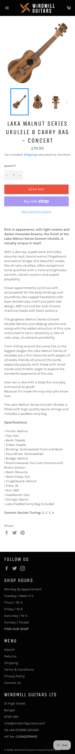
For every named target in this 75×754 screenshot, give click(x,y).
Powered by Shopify (48, 749)
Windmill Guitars (24, 749)
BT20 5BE (11, 717)
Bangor (9, 710)
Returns (10, 656)
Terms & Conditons (19, 669)
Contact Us (12, 683)
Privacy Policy (14, 676)
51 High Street (14, 703)
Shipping (30, 154)
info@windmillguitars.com (24, 723)
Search (9, 650)
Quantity (10, 166)
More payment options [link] (36, 211)
